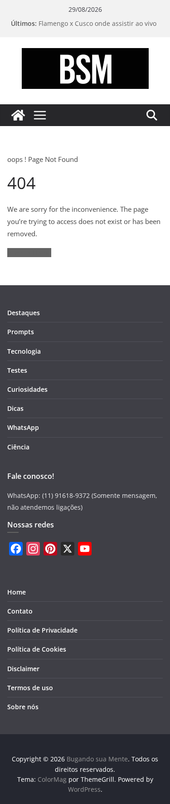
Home (16, 592)
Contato (20, 611)
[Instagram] (33, 548)
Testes (17, 370)
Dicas (15, 408)
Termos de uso (30, 687)
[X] (67, 548)
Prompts (20, 331)
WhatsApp (23, 427)
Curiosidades (27, 389)
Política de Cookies (36, 649)
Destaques (23, 312)
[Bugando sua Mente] (18, 115)
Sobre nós (23, 706)
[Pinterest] (50, 548)
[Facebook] (15, 548)
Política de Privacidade (42, 630)
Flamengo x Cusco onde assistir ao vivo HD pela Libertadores (97, 28)
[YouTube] (84, 548)
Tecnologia (24, 351)
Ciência (18, 447)
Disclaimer (23, 668)
